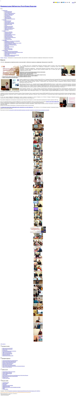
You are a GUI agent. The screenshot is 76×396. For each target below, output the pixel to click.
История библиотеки (8, 11)
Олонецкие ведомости (8, 32)
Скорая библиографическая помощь (8, 371)
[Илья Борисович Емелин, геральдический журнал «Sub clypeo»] (38, 328)
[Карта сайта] (69, 2)
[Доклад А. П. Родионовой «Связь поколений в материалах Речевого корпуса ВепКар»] (38, 174)
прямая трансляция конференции (52, 101)
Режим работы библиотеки (9, 23)
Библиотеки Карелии (6, 354)
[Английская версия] (65, 2)
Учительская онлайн (8, 39)
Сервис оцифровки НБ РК (7, 373)
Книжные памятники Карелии (10, 34)
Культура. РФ (4, 350)
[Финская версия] (67, 2)
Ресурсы (3, 30)
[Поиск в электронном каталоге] (58, 2)
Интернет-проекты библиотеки (10, 37)
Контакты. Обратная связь (9, 14)
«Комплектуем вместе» (9, 29)
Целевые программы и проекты (10, 43)
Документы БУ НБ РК (8, 15)
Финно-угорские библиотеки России (9, 362)
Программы (4, 40)
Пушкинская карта (8, 20)
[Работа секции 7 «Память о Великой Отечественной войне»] (38, 219)
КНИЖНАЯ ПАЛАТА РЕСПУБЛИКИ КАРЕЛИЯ (11, 387)
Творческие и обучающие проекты (11, 44)
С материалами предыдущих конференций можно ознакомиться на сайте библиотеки (16, 107)
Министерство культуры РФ (7, 348)
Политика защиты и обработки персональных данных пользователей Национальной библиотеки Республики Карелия (15, 392)
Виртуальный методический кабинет (11, 51)
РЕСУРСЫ (4, 384)
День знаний (7, 47)
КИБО (3, 388)
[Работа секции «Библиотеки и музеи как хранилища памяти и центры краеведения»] (38, 123)
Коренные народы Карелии (7, 364)
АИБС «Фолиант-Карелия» (7, 352)
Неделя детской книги (8, 48)
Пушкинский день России (9, 46)
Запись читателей (8, 21)
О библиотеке (4, 10)
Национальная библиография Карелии (9, 361)
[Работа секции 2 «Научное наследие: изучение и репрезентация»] (38, 155)
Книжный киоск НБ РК (9, 26)
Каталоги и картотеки (8, 31)
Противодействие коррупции (10, 18)
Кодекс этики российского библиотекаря (12, 55)
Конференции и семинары (9, 42)
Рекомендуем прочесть (9, 27)
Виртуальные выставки (9, 36)
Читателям (4, 19)
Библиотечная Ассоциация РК (7, 355)
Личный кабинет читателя (9, 22)
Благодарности (7, 16)
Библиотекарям (5, 50)
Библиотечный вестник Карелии (10, 53)
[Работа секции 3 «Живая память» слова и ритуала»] (38, 181)
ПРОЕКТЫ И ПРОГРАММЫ (7, 385)
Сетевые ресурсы (8, 38)
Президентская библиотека (7, 353)
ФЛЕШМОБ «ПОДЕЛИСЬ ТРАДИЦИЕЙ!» (12, 41)
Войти (73, 2)
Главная (1, 57)
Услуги (6, 25)
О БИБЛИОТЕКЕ (5, 382)
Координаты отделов (8, 24)
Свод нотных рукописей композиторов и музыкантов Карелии (13, 366)
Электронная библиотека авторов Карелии (10, 360)
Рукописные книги (8, 33)
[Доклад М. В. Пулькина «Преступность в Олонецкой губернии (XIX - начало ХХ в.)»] (38, 238)
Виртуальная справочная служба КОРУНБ (10, 376)
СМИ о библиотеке (8, 17)
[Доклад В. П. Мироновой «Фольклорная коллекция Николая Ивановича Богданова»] (38, 136)
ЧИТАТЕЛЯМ (5, 383)
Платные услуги (5, 377)
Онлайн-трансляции (6, 378)
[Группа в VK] (63, 2)
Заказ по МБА (7, 54)
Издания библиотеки (8, 35)
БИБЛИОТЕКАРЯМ (6, 386)
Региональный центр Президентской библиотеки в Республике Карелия (15, 375)
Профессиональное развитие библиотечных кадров (14, 52)
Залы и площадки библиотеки (10, 13)
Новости (5, 57)
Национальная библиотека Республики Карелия (18, 6)
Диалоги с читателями (8, 49)
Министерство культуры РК (7, 349)
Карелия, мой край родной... (10, 28)
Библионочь (7, 45)
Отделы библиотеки (8, 12)
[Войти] (75, 2)
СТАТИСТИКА (5, 389)
